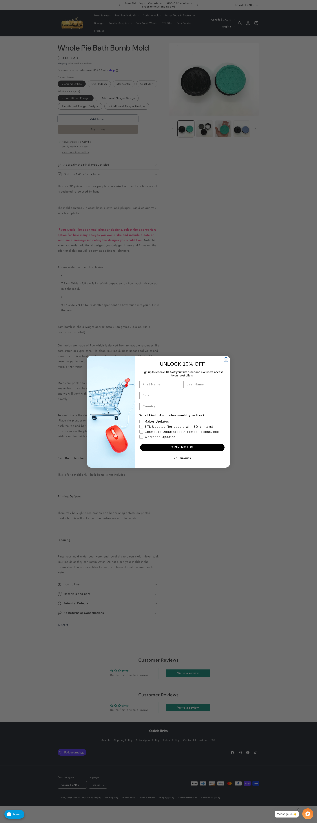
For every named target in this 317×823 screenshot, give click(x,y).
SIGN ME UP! (182, 447)
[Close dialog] (226, 359)
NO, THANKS (182, 458)
